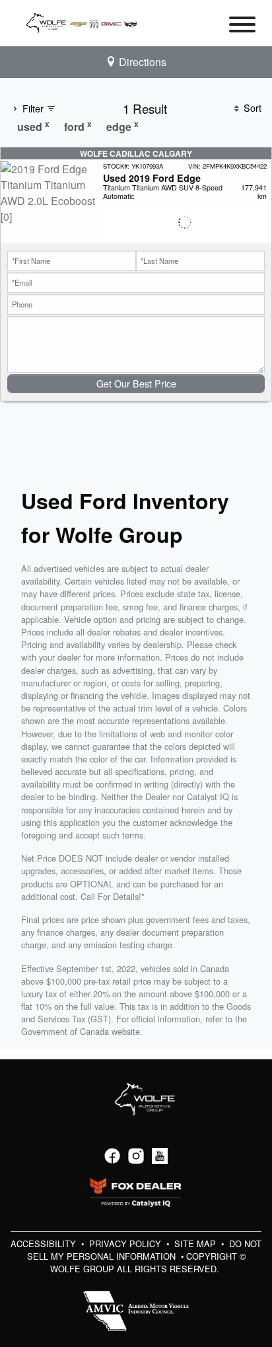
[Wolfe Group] (85, 21)
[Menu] (242, 26)
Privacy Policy (126, 1243)
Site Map (196, 1243)
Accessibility (45, 1243)
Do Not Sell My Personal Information (144, 1249)
